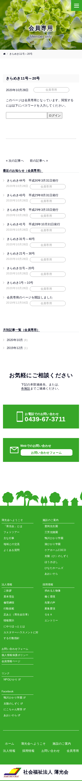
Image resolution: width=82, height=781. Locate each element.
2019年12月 (17, 348)
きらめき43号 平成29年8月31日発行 (33, 195)
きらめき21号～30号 (21, 253)
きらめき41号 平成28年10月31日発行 (33, 224)
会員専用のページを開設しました (30, 297)
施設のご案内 (62, 743)
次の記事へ (16, 160)
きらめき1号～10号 (20, 282)
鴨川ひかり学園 (13, 697)
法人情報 (9, 750)
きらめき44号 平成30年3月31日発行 (33, 180)
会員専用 (73, 750)
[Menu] (76, 5)
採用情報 (28, 750)
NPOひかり (11, 679)
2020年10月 (17, 340)
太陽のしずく (12, 703)
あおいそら (11, 715)
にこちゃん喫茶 (13, 709)
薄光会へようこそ (33, 743)
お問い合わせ (50, 750)
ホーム (9, 743)
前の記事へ (37, 160)
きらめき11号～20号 (21, 268)
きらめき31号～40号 (21, 239)
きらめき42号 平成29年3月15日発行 (33, 209)
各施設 (25, 388)
